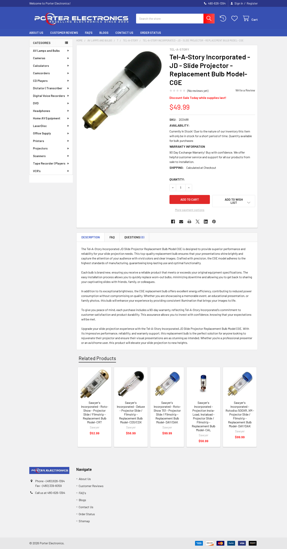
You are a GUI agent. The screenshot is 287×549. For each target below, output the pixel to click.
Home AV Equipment (46, 118)
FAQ (112, 237)
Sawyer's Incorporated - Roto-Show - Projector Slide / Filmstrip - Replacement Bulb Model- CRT (94, 412)
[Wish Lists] (235, 18)
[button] (233, 201)
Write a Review (245, 90)
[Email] (181, 221)
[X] (197, 221)
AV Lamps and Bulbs (46, 50)
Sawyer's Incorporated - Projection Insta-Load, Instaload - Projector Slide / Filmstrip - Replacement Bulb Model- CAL (203, 416)
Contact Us (124, 32)
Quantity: (177, 179)
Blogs (103, 32)
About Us (36, 32)
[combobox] (175, 18)
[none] (122, 90)
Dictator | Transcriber (47, 88)
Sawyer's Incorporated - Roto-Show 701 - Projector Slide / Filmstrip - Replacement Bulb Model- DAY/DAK (167, 412)
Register (252, 3)
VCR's (37, 171)
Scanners (39, 156)
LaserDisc (40, 126)
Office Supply (42, 133)
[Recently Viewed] (223, 18)
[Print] (189, 221)
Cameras (39, 58)
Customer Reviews (64, 32)
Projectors (40, 148)
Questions (134, 237)
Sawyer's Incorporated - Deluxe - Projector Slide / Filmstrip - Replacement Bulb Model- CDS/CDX (131, 412)
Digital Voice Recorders (49, 95)
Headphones (41, 111)
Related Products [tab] (97, 358)
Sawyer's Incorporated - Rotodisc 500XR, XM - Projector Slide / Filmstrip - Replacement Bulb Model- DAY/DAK (240, 414)
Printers (38, 141)
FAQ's (88, 32)
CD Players (40, 80)
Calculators (41, 65)
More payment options (189, 210)
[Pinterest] (213, 221)
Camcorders (41, 73)
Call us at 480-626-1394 (50, 492)
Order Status (150, 32)
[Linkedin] (205, 221)
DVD (36, 103)
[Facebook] (172, 221)
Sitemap (84, 521)
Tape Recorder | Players (49, 163)
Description (90, 237)
